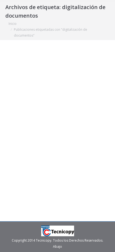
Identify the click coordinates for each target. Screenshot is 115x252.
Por (39, 148)
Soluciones (20, 148)
